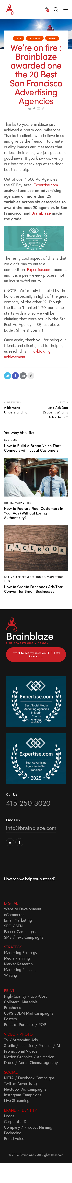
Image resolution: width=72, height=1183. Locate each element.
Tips (7, 581)
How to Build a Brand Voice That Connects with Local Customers (32, 447)
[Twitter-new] (29, 108)
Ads (18, 38)
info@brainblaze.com (31, 828)
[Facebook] (34, 108)
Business (34, 38)
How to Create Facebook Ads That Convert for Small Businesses (33, 589)
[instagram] (10, 842)
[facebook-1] (19, 842)
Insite (52, 38)
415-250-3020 (28, 803)
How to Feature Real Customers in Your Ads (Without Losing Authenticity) (33, 513)
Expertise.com (46, 185)
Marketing (23, 502)
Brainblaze (41, 213)
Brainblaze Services (19, 577)
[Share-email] (38, 108)
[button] (65, 9)
